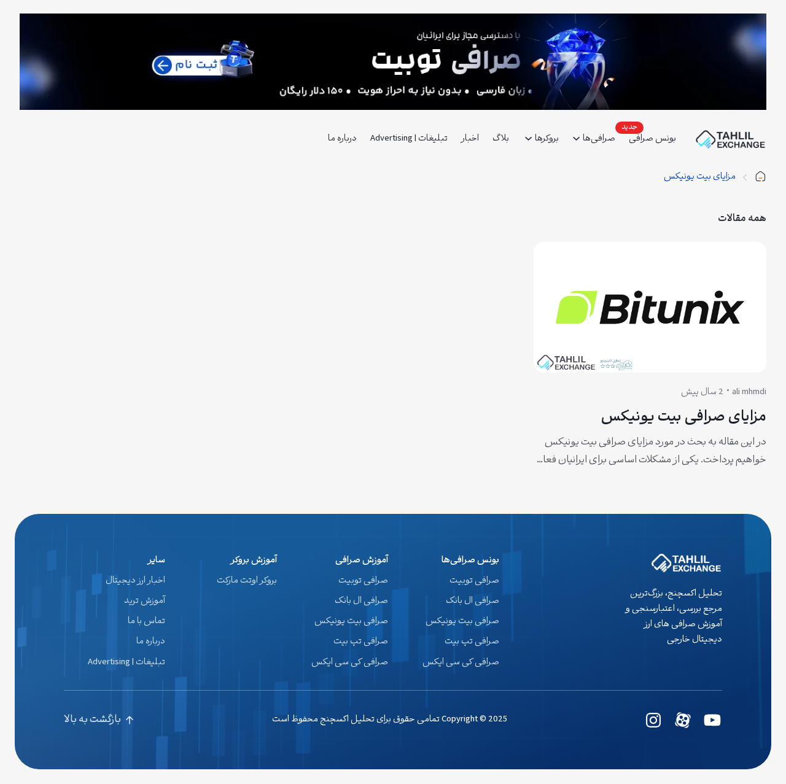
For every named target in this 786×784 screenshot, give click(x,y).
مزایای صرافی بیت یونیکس (683, 418)
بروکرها (547, 139)
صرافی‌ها (599, 139)
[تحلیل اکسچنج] (760, 177)
